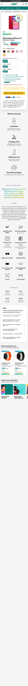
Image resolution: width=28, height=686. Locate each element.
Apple (2, 8)
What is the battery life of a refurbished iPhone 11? (11, 325)
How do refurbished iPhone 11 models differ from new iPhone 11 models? (11, 320)
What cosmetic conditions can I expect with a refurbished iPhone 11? (11, 338)
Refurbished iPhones (17, 11)
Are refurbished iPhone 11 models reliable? (12, 333)
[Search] (23, 4)
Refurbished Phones (8, 11)
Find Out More (7, 82)
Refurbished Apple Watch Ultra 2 (7, 364)
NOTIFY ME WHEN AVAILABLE (14, 93)
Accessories (18, 8)
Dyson (12, 8)
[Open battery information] (12, 69)
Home (2, 11)
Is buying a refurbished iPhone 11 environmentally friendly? (10, 330)
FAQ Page (16, 316)
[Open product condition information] (17, 58)
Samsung (7, 8)
